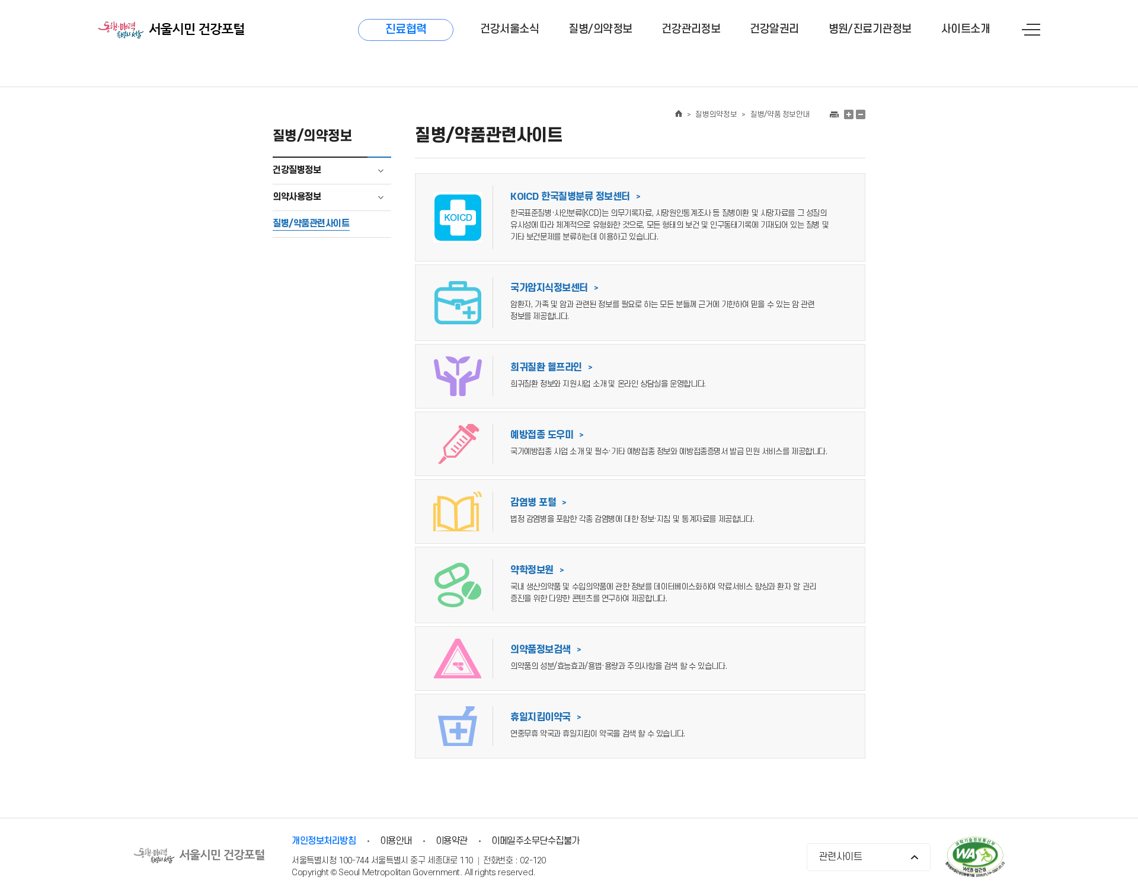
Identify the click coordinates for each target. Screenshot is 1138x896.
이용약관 (452, 841)
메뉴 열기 (1031, 30)
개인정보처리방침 (324, 841)
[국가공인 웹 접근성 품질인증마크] (975, 858)
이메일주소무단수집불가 (535, 841)
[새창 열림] (834, 114)
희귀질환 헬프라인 (551, 367)
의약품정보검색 (545, 650)
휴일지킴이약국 (545, 717)
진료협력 (406, 29)
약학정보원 (537, 570)
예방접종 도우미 (547, 435)
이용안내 (396, 841)
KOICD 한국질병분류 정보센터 (575, 197)
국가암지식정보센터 (554, 288)
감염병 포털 (538, 503)
